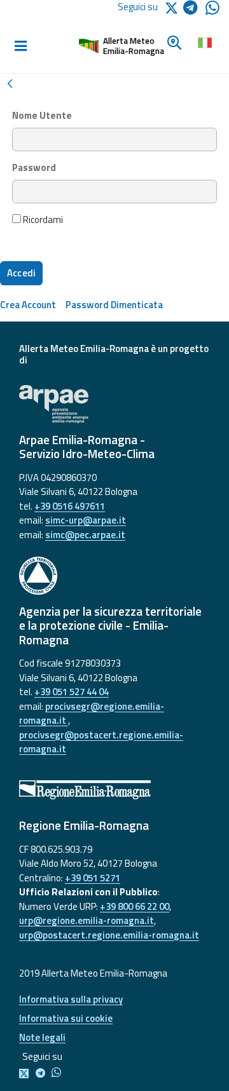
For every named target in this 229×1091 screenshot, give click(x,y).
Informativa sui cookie (66, 1018)
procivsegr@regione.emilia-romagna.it (91, 713)
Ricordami (42, 220)
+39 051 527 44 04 (71, 691)
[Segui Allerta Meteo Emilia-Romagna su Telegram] (194, 10)
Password (34, 168)
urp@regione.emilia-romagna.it (86, 920)
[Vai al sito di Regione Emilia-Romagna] (114, 790)
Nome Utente (42, 116)
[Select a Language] (204, 41)
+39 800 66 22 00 (134, 906)
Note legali (42, 1037)
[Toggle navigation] (20, 46)
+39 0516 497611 (69, 506)
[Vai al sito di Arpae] (114, 404)
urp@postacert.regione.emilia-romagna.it (109, 935)
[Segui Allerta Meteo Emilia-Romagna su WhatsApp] (212, 11)
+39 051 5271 (92, 878)
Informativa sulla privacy (71, 999)
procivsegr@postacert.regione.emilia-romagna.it (101, 742)
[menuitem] (28, 304)
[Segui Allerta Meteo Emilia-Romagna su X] (26, 1073)
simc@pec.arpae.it (85, 534)
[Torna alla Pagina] (9, 81)
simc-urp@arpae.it (85, 520)
